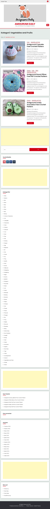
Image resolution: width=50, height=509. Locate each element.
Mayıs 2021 (6, 444)
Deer (5, 234)
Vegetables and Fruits (35, 42)
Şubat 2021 (6, 451)
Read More (30, 62)
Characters (6, 222)
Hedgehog (6, 272)
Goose (5, 265)
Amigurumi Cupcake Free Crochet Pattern (35, 45)
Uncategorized (7, 355)
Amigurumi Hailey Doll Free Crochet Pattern (13, 404)
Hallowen (6, 267)
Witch (5, 364)
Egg (5, 245)
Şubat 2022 (6, 437)
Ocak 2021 (6, 453)
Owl (5, 306)
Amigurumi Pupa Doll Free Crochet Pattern (13, 406)
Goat (5, 263)
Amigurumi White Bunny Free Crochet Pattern (14, 400)
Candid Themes (37, 505)
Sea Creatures (7, 333)
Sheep (5, 337)
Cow (5, 231)
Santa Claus (6, 330)
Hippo (5, 274)
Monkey (6, 294)
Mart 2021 (6, 448)
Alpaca (5, 198)
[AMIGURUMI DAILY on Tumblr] (14, 161)
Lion (5, 288)
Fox (5, 256)
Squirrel (5, 346)
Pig (4, 317)
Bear (5, 202)
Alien (5, 195)
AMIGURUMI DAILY (25, 24)
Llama (5, 290)
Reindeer (6, 326)
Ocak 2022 (6, 439)
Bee (5, 204)
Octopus (6, 303)
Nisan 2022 (6, 433)
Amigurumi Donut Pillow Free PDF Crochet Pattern (37, 75)
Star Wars (6, 348)
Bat (5, 200)
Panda (5, 308)
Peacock (6, 312)
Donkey (6, 240)
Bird (5, 207)
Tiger (5, 351)
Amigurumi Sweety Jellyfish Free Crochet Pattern (14, 397)
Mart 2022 (6, 435)
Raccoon (6, 324)
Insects (5, 276)
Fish (5, 252)
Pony (5, 319)
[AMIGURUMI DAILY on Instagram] (7, 161)
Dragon (5, 243)
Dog (5, 236)
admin (37, 49)
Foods (28, 42)
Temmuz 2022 (7, 426)
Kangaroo (6, 281)
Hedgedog (6, 270)
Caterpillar (6, 220)
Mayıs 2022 (6, 430)
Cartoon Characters (8, 216)
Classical (28, 70)
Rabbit (5, 321)
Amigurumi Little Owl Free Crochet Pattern (13, 402)
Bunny (5, 213)
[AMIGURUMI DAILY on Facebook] (10, 161)
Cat (5, 218)
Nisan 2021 (6, 446)
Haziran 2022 (7, 428)
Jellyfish (5, 279)
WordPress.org (7, 495)
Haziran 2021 (7, 442)
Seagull (5, 335)
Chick (5, 225)
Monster (6, 297)
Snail (5, 339)
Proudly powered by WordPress (17, 505)
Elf (4, 249)
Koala (5, 285)
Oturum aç (6, 488)
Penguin (6, 315)
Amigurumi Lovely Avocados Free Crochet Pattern (36, 105)
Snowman (6, 344)
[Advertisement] (25, 137)
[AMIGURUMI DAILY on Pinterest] (4, 161)
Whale (5, 362)
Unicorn (5, 357)
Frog (5, 258)
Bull (5, 211)
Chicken (6, 227)
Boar (5, 209)
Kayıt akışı (6, 491)
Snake (5, 342)
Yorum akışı (6, 493)
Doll (5, 238)
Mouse (5, 299)
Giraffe (5, 261)
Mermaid (6, 292)
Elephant (6, 247)
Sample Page (4, 1)
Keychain (6, 283)
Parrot (5, 310)
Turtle (5, 353)
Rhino (5, 328)
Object (36, 70)
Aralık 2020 (6, 455)
